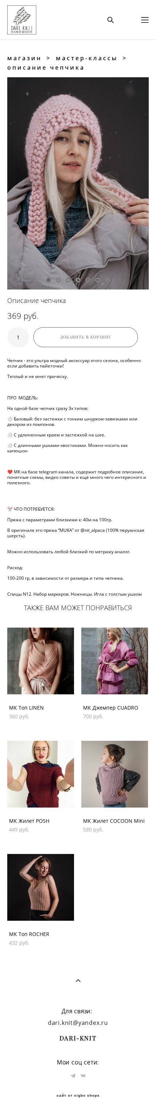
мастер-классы (87, 58)
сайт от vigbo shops (78, 1095)
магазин (24, 58)
